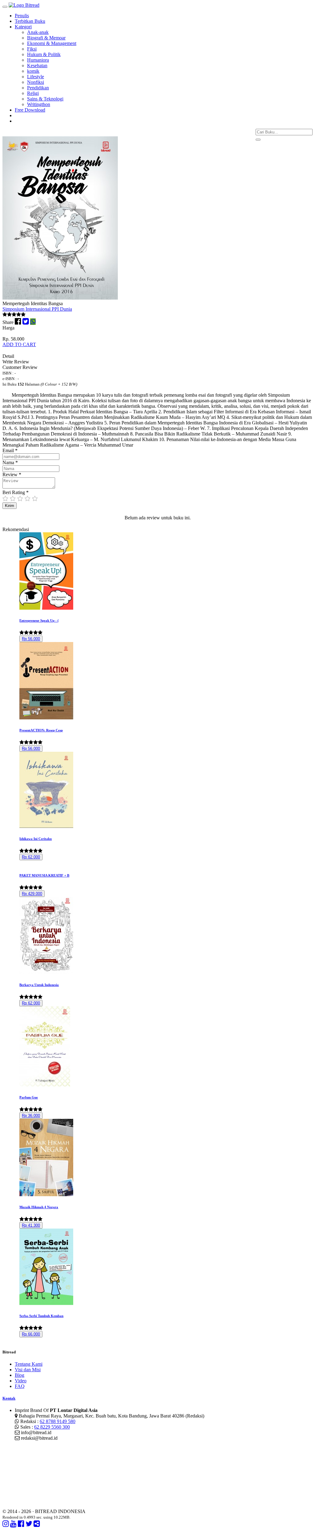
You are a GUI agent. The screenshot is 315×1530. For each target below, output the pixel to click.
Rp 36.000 (31, 1115)
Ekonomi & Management (51, 43)
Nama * (10, 462)
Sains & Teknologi (45, 98)
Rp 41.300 (31, 1225)
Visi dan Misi (28, 1369)
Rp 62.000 (31, 857)
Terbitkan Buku (30, 21)
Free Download (30, 109)
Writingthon (38, 104)
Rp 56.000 (31, 638)
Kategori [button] (23, 26)
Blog (19, 1375)
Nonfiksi (35, 82)
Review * (11, 474)
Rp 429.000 (32, 893)
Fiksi (32, 48)
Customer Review (20, 367)
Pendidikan (38, 87)
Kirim (9, 505)
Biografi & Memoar (46, 37)
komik (33, 71)
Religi (33, 93)
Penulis (22, 15)
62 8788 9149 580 (57, 1421)
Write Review (15, 361)
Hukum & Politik (44, 54)
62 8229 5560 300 (52, 1427)
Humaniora (38, 60)
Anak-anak (38, 32)
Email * (10, 450)
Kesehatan (37, 65)
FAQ (20, 1386)
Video (20, 1380)
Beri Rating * (15, 492)
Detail (8, 356)
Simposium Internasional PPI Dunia (37, 309)
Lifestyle (35, 76)
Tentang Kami (28, 1364)
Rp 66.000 (31, 1334)
